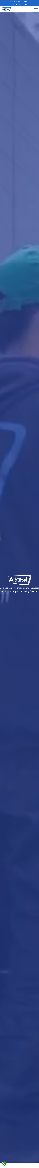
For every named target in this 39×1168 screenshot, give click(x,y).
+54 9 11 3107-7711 (24, 1)
